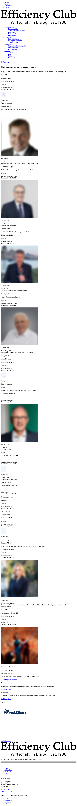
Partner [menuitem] (7, 2)
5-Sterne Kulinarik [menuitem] (13, 42)
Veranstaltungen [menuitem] (9, 27)
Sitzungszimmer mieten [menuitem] (15, 40)
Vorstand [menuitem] (11, 52)
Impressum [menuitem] (8, 771)
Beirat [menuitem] (10, 54)
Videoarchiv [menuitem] (8, 5)
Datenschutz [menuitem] (8, 770)
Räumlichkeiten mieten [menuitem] (15, 39)
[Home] (38, 24)
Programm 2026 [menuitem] (13, 29)
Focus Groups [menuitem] (12, 49)
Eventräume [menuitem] (8, 37)
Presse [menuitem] (6, 4)
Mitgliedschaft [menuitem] (9, 44)
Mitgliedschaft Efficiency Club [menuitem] (17, 46)
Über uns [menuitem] (7, 51)
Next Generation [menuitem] (13, 47)
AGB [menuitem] (6, 768)
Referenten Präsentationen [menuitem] (16, 34)
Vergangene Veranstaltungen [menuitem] (16, 30)
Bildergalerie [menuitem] (12, 35)
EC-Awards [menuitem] (11, 57)
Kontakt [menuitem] (7, 7)
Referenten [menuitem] (11, 32)
